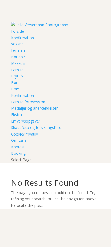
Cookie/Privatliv (24, 134)
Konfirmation (22, 37)
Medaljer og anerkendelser (34, 108)
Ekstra (16, 114)
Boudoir (18, 56)
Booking (18, 153)
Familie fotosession (28, 101)
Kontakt (18, 146)
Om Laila (19, 140)
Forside (17, 31)
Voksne (17, 43)
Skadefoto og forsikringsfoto (36, 127)
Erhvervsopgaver (25, 121)
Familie (17, 69)
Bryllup (17, 76)
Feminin (18, 50)
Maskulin (18, 63)
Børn (15, 82)
